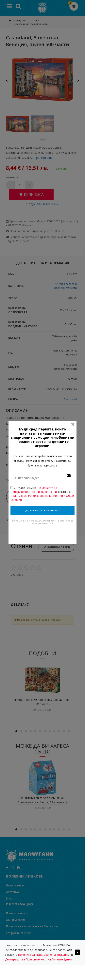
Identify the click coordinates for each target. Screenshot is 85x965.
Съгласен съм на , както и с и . (42, 493)
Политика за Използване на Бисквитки (36, 496)
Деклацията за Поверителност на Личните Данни (33, 490)
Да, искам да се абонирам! (42, 510)
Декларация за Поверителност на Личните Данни (38, 959)
